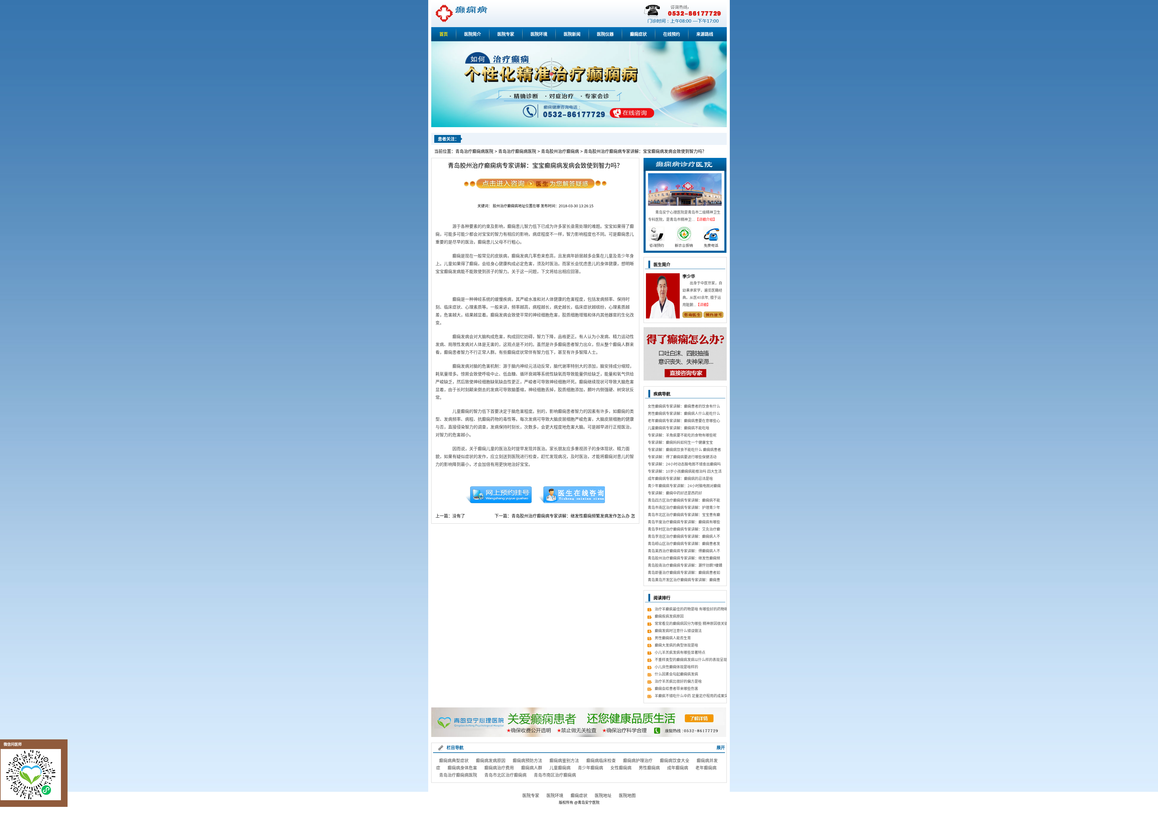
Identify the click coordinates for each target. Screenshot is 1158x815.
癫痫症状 (638, 34)
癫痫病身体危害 (462, 767)
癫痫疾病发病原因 (669, 616)
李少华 (688, 276)
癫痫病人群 (531, 767)
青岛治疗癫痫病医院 (474, 151)
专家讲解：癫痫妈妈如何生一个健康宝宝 (680, 442)
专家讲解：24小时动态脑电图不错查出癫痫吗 (684, 464)
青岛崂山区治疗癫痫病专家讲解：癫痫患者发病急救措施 (684, 544)
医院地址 (603, 795)
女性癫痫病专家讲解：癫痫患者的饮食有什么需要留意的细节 (684, 407)
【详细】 (703, 305)
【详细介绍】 (706, 220)
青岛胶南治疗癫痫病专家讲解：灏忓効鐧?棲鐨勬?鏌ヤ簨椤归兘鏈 (685, 566)
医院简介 (472, 34)
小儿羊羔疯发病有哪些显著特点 (680, 652)
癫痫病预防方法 (527, 760)
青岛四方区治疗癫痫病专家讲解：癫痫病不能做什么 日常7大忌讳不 (684, 501)
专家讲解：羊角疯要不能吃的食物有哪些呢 (682, 435)
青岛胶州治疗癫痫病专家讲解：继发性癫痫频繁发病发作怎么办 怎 (573, 515)
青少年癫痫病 (590, 767)
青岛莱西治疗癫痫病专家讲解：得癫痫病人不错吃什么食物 (684, 552)
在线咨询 (572, 494)
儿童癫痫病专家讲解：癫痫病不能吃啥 (678, 428)
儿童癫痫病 (560, 767)
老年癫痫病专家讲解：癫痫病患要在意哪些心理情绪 (684, 422)
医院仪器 (605, 34)
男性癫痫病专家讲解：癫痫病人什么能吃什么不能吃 (684, 414)
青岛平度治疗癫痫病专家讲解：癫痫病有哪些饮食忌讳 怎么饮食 (684, 523)
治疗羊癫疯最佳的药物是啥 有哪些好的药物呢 (691, 609)
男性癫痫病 (649, 767)
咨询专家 (692, 315)
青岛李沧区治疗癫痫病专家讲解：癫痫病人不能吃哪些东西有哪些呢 (684, 537)
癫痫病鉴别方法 (564, 760)
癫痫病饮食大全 (674, 760)
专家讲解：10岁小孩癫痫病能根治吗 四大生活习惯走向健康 (685, 472)
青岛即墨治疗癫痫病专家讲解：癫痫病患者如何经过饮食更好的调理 (684, 573)
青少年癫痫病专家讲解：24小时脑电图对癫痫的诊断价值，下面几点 (684, 487)
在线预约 (671, 34)
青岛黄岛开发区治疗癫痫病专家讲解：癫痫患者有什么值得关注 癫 (684, 581)
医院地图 (627, 795)
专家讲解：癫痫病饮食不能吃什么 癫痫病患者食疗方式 (684, 450)
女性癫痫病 (620, 767)
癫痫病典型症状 (454, 760)
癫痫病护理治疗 (638, 760)
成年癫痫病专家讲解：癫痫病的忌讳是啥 (680, 479)
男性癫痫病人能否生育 (673, 638)
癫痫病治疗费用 (499, 767)
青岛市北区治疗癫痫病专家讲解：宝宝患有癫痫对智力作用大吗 (684, 516)
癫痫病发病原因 (490, 760)
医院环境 (538, 34)
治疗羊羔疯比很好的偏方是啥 (678, 681)
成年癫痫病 (677, 767)
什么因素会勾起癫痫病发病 (676, 674)
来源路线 (704, 34)
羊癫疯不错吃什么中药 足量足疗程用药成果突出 (691, 697)
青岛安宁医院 (589, 803)
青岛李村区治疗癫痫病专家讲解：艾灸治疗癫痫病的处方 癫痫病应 (684, 530)
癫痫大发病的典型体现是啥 (676, 645)
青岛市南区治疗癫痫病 (555, 775)
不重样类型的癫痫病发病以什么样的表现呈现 (691, 660)
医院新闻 (572, 34)
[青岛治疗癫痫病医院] (579, 126)
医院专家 (505, 34)
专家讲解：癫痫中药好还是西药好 (675, 493)
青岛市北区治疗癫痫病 (505, 775)
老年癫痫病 (706, 767)
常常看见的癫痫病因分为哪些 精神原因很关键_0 (691, 624)
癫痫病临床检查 (601, 760)
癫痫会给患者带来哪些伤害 (676, 689)
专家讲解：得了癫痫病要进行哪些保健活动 (682, 457)
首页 (443, 34)
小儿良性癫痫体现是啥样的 (676, 667)
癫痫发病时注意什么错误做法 (678, 631)
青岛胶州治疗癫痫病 (560, 151)
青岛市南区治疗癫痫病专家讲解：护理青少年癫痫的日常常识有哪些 (684, 508)
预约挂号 (498, 494)
